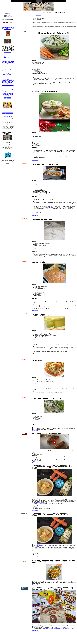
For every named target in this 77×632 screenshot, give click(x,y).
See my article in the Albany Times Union (7, 98)
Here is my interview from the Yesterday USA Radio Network (7, 113)
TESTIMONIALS (16, 0)
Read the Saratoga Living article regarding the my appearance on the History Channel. (7, 56)
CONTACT (57, 0)
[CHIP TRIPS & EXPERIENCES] (7, 139)
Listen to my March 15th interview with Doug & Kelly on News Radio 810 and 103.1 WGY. (8, 28)
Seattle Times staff (37, 496)
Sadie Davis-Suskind (38, 502)
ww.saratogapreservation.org (8, 74)
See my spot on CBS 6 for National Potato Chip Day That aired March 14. (8, 62)
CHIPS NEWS (44, 0)
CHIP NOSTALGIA (38, 0)
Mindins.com (66, 450)
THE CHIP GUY (32, 0)
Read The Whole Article (35, 87)
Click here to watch (7, 52)
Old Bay (50, 207)
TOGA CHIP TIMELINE (63, 0)
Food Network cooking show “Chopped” (44, 497)
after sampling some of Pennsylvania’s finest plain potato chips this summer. (56, 628)
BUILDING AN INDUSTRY (51, 0)
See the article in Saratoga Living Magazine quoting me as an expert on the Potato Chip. (8, 90)
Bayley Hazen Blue (38, 15)
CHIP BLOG (20, 0)
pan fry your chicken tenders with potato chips (50, 450)
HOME (12, 0)
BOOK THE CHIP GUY (26, 0)
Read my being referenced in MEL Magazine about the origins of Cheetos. (8, 94)
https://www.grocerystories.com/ (8, 116)
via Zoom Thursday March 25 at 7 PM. (8, 70)
